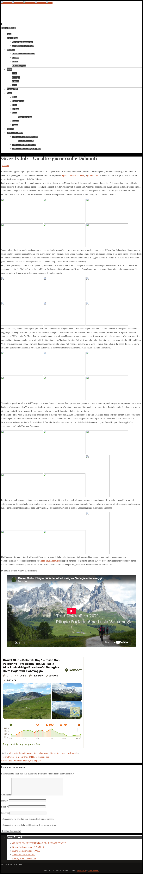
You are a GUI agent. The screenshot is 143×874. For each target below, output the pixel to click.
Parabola (81, 871)
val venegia (73, 753)
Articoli (5, 165)
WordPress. (93, 871)
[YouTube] (6, 3)
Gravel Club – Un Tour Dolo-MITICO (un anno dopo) (26, 757)
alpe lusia (13, 753)
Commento (6, 795)
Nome (4, 801)
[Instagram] (17, 3)
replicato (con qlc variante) (73, 175)
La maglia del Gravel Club (24, 858)
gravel (30, 753)
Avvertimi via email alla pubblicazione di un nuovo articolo (30, 825)
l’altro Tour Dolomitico (50, 561)
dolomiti (22, 753)
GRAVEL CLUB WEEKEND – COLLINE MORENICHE (39, 843)
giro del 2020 (93, 175)
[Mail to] (49, 3)
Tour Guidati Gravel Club (23, 854)
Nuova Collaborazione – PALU (26, 851)
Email (4, 807)
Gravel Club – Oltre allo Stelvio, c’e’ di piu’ (21, 760)
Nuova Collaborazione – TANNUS (28, 847)
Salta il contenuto (8, 28)
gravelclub (38, 753)
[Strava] (29, 3)
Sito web (5, 813)
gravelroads (62, 753)
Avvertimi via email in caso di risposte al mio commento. (29, 819)
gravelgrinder (50, 753)
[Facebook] (40, 3)
